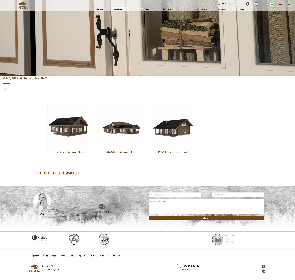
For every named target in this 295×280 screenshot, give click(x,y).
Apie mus (99, 9)
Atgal (5, 89)
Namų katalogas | (15, 78)
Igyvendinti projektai (171, 9)
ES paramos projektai (199, 9)
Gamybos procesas (144, 9)
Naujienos (222, 9)
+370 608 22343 (228, 3)
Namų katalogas (120, 9)
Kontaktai (240, 9)
